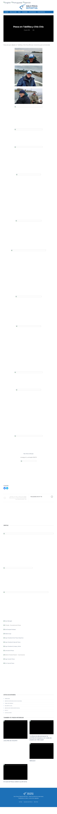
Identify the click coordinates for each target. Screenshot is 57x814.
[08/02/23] (42, 751)
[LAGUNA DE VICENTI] (15, 729)
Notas (20, 801)
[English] (7, 2)
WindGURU (7, 698)
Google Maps (8, 712)
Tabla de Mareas (9, 703)
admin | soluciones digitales (32, 798)
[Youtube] (52, 2)
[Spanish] (27, 2)
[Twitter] (48, 2)
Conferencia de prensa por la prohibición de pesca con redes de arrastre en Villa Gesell (41, 738)
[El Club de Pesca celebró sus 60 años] (15, 772)
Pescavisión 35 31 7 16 (36, 496)
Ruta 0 (6, 710)
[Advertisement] (28, 514)
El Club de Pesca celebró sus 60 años (15, 782)
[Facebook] (46, 2)
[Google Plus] (50, 2)
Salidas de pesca (28, 801)
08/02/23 (32, 761)
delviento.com (8, 705)
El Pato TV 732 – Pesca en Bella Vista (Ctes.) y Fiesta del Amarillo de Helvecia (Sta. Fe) (17, 498)
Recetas (36, 801)
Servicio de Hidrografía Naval (12, 708)
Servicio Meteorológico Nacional (13, 700)
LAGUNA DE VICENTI (10, 740)
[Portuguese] (17, 2)
